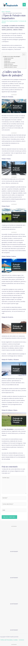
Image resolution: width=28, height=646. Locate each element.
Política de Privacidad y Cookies (9, 640)
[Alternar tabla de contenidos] (23, 54)
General (4, 21)
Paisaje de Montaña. (9, 58)
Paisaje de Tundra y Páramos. (11, 65)
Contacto (21, 640)
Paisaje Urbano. (7, 59)
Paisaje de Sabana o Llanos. (10, 67)
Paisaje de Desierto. (8, 64)
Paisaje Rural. (7, 61)
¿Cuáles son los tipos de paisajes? (11, 56)
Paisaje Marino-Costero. (9, 62)
